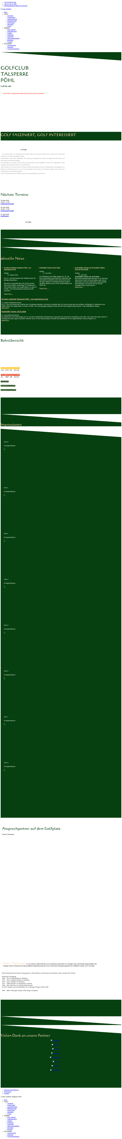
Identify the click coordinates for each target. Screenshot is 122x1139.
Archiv (9, 26)
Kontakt (9, 42)
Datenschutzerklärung (11, 1090)
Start (5, 12)
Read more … (8, 294)
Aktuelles (10, 24)
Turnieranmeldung (13, 49)
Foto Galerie (11, 30)
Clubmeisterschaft (7, 204)
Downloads (11, 23)
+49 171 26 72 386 (10, 4)
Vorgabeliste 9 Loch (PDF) (8, 386)
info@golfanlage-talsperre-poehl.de (15, 6)
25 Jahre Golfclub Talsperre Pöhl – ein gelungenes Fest (24, 299)
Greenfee (10, 37)
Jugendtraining (12, 19)
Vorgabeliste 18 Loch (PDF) (8, 390)
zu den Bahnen (5, 381)
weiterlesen (5, 308)
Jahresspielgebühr (13, 38)
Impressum (7, 1092)
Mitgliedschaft (11, 21)
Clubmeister (11, 17)
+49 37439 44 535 (10, 2)
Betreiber (10, 40)
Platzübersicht (12, 31)
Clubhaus (10, 35)
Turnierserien (11, 45)
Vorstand (10, 16)
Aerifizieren (5, 216)
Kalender (10, 47)
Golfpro (9, 33)
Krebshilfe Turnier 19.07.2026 (49, 268)
